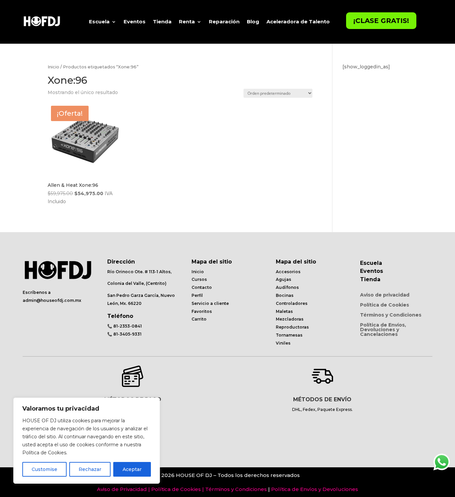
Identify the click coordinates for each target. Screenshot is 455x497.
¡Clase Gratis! (381, 21)
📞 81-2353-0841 (124, 326)
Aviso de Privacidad (122, 489)
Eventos (135, 21)
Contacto (202, 287)
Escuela (99, 21)
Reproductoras (292, 327)
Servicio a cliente (210, 303)
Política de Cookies (384, 305)
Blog (253, 21)
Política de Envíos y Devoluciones (314, 489)
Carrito (199, 319)
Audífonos (287, 287)
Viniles (283, 343)
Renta (187, 21)
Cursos (199, 279)
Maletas (284, 311)
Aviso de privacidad (384, 295)
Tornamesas (289, 335)
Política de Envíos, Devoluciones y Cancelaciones (383, 330)
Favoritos (202, 311)
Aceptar (132, 469)
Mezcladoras (289, 319)
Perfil (197, 295)
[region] (86, 441)
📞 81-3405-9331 (124, 334)
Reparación (224, 21)
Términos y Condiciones (390, 315)
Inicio (53, 66)
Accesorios (288, 271)
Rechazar (90, 469)
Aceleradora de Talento (298, 21)
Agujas (283, 279)
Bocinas (284, 295)
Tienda (162, 21)
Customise (44, 469)
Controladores (291, 303)
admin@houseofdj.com (48, 300)
